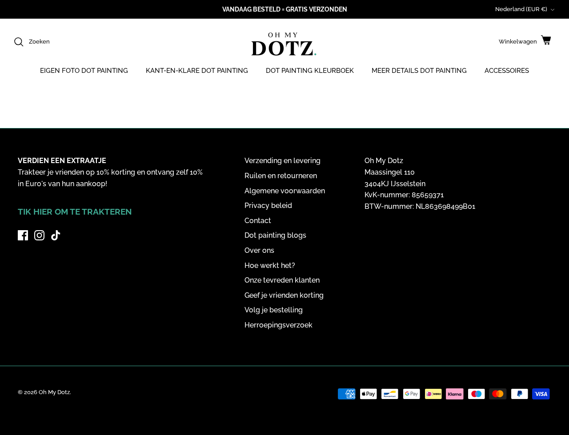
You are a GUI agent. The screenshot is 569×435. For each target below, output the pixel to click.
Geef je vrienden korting (284, 295)
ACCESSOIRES (507, 71)
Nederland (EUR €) (521, 9)
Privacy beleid (268, 205)
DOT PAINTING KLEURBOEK (310, 71)
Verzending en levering (282, 160)
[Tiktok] (56, 235)
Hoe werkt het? (269, 265)
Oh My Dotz (54, 392)
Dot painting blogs (275, 235)
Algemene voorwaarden (284, 191)
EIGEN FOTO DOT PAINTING (84, 71)
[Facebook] (23, 235)
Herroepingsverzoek (278, 325)
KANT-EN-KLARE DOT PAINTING (197, 71)
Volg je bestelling (273, 310)
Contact (257, 220)
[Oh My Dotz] (282, 45)
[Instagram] (39, 235)
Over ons (259, 250)
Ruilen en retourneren (280, 176)
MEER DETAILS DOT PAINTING (419, 71)
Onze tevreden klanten (282, 280)
